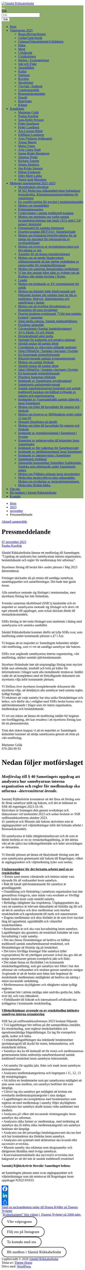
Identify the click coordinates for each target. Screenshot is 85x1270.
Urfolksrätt (25, 52)
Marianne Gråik (28, 112)
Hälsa (22, 45)
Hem (13, 26)
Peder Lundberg (28, 127)
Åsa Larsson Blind (30, 131)
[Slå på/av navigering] (3, 8)
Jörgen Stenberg (28, 164)
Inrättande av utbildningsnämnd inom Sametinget (50, 451)
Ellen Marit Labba (30, 175)
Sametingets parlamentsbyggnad (39, 384)
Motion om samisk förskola (36, 362)
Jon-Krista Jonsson (30, 168)
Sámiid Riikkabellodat (43, 1259)
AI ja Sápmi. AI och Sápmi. (36, 332)
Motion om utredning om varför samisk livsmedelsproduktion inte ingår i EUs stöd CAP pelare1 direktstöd (49, 220)
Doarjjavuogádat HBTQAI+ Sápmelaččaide (47, 231)
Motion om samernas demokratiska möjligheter (48, 269)
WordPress (24, 1266)
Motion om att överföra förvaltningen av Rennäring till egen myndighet (44, 308)
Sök (4, 11)
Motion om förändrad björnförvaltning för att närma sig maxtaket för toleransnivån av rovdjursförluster (47, 239)
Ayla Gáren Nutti (29, 149)
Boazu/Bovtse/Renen (32, 34)
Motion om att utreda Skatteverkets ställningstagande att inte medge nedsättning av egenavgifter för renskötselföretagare (48, 261)
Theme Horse (23, 1262)
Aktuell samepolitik (14, 521)
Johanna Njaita (28, 157)
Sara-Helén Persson (31, 120)
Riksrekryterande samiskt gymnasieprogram (46, 358)
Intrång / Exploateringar (33, 60)
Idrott (21, 49)
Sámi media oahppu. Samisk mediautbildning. (48, 321)
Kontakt (15, 496)
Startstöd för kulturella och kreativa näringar (46, 340)
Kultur (22, 71)
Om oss (15, 489)
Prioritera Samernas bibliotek (37, 377)
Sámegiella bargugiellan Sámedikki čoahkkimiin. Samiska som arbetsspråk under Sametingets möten (50, 466)
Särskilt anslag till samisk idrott (38, 343)
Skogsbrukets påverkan (33, 187)
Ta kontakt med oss (21, 1242)
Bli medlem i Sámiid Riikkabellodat (33, 492)
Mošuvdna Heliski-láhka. (34, 485)
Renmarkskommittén (31, 93)
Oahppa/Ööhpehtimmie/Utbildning (41, 41)
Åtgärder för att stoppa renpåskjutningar (44, 254)
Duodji (22, 97)
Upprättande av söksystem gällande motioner (47, 347)
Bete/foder (25, 101)
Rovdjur (23, 79)
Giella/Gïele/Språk (30, 38)
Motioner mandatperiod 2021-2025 (32, 183)
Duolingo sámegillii (31, 325)
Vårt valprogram (19, 1221)
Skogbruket (25, 82)
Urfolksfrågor (27, 56)
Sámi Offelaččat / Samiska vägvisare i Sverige (48, 351)
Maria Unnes (26, 146)
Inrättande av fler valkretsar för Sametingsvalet (48, 448)
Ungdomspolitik (28, 90)
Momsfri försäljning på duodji (38, 422)
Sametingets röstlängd (32, 459)
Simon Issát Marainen (32, 179)
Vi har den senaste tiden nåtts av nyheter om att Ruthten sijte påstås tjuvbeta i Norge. (48, 274)
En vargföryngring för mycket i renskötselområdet (50, 202)
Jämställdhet (26, 67)
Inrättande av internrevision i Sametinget (44, 455)
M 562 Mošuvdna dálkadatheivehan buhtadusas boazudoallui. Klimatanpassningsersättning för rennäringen (49, 194)
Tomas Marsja (27, 142)
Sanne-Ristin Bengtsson (33, 153)
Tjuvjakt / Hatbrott (30, 86)
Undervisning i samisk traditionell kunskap (46, 213)
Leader (22, 280)
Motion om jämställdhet (33, 205)
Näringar (24, 75)
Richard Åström (28, 161)
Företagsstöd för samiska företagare (41, 228)
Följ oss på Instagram (23, 1232)
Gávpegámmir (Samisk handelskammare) (45, 328)
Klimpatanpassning (30, 209)
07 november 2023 (14, 542)
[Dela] (42, 1202)
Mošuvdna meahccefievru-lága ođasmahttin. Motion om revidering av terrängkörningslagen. (49, 479)
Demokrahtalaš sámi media (35, 336)
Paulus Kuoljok (28, 116)
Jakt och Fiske (27, 64)
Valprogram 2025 (21, 30)
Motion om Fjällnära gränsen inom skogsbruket (49, 474)
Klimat (22, 105)
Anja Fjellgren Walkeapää (35, 138)
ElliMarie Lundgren (31, 134)
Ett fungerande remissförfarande (39, 354)
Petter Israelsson (28, 123)
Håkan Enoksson (29, 172)
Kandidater (17, 108)
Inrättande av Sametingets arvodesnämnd (44, 381)
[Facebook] (42, 1188)
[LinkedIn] (42, 1195)
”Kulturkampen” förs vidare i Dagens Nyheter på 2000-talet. (41, 1214)
